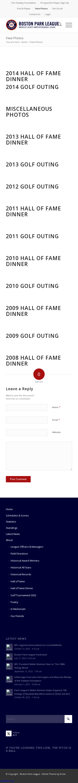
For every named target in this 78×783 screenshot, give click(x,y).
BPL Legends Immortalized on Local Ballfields (38, 645)
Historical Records (21, 574)
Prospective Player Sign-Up (55, 2)
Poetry (14, 602)
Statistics (11, 521)
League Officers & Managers (27, 546)
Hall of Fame (18, 581)
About (9, 540)
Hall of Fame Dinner (22, 588)
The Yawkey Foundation (23, 2)
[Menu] (67, 25)
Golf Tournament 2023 (23, 595)
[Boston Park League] (32, 25)
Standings (11, 528)
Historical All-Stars (21, 567)
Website (56, 432)
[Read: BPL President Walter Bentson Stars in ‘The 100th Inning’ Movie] (9, 666)
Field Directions (19, 553)
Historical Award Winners (25, 560)
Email (56, 419)
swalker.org (6, 780)
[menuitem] (23, 3)
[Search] (58, 25)
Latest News (13, 534)
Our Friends (17, 616)
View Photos (41, 8)
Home (9, 509)
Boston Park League (30, 774)
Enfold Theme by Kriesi (54, 774)
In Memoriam (18, 609)
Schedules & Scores (17, 515)
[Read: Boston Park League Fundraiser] (9, 656)
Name (56, 407)
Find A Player (23, 8)
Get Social (57, 8)
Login (48, 14)
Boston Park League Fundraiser (30, 654)
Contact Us (34, 14)
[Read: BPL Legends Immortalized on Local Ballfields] (9, 647)
